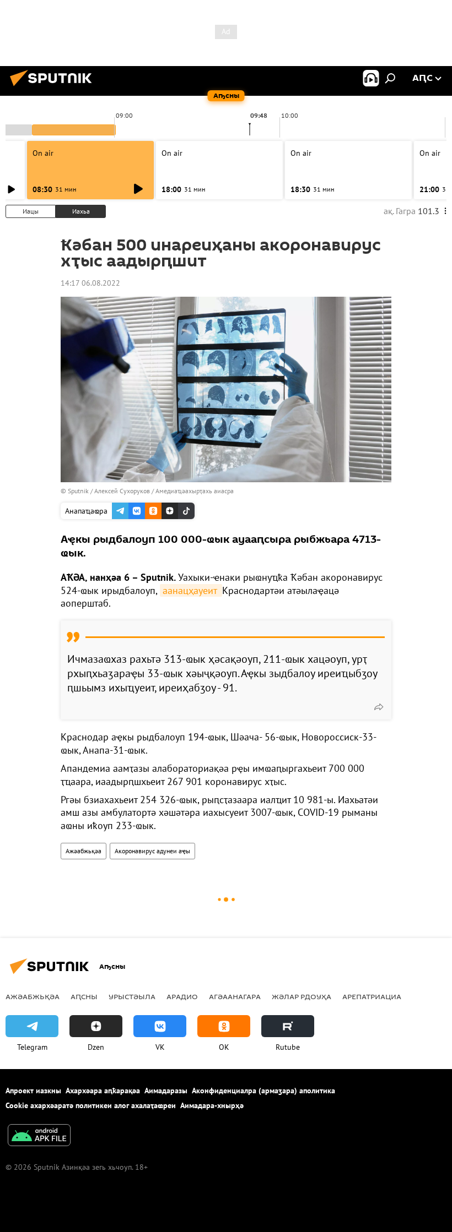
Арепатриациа (371, 996)
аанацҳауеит (191, 590)
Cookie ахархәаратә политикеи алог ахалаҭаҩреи (91, 1105)
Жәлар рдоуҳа (301, 996)
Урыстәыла (132, 996)
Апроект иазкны (33, 1090)
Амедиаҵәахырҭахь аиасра (194, 491)
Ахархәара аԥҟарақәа (103, 1090)
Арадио (182, 996)
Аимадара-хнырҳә (212, 1105)
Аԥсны (84, 996)
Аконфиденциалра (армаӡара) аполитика (263, 1090)
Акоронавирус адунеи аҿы (152, 851)
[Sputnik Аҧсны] (54, 87)
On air (43, 153)
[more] (379, 707)
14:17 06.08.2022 (90, 283)
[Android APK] (39, 1136)
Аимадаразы (165, 1090)
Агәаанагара (235, 996)
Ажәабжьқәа (83, 851)
